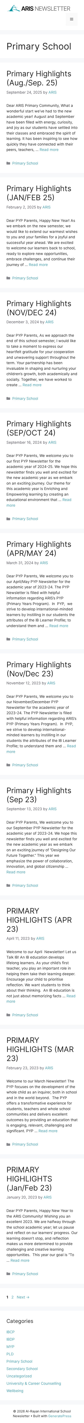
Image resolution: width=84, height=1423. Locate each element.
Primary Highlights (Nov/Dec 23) (38, 669)
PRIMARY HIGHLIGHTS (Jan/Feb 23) (29, 1178)
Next (23, 1297)
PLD (10, 1354)
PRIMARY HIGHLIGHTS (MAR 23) (40, 1049)
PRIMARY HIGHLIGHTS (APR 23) (39, 919)
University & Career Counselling (33, 1383)
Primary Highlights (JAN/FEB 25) (38, 193)
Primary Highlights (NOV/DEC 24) (38, 308)
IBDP (10, 1339)
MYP (10, 1347)
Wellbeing (14, 1391)
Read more (49, 149)
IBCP (10, 1332)
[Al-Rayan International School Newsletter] (38, 8)
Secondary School (22, 1369)
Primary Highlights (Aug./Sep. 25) (38, 78)
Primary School (25, 163)
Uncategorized (19, 1376)
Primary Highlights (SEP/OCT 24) (38, 428)
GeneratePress (59, 1416)
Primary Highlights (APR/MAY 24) (38, 548)
